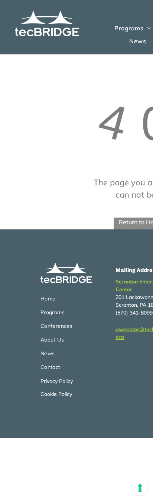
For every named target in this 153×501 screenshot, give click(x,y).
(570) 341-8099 (134, 312)
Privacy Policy (56, 381)
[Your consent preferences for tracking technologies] (140, 488)
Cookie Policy (56, 394)
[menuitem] (138, 40)
